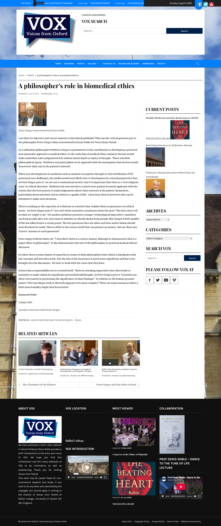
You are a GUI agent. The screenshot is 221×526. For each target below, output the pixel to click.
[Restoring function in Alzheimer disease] (155, 157)
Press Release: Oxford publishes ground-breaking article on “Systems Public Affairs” (113, 3)
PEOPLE (81, 63)
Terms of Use (173, 521)
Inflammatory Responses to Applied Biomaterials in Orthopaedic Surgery (76, 370)
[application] (87, 468)
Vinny (55, 94)
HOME (58, 63)
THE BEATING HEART (48, 3)
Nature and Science (128, 63)
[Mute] (101, 479)
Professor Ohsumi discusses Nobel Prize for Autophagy (170, 174)
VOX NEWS (69, 63)
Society (161, 63)
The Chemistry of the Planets (39, 384)
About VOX (127, 521)
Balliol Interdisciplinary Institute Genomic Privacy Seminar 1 (119, 370)
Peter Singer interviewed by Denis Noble (41, 130)
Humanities (148, 63)
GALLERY (92, 63)
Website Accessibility (191, 521)
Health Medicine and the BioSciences (52, 320)
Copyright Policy (141, 521)
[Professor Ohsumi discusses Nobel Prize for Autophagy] (155, 188)
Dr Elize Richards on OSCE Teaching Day (35, 369)
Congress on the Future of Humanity (130, 454)
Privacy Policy (158, 521)
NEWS (78, 320)
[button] (87, 468)
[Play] (69, 479)
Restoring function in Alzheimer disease (169, 145)
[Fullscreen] (105, 479)
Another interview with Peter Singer (39, 309)
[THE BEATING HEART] (180, 129)
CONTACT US (109, 63)
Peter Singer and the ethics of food (116, 384)
